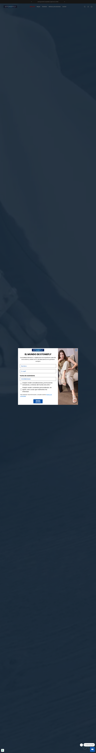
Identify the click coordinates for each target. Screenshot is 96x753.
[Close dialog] (76, 350)
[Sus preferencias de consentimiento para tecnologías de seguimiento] (2, 750)
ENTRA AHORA (38, 401)
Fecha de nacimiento (27, 376)
